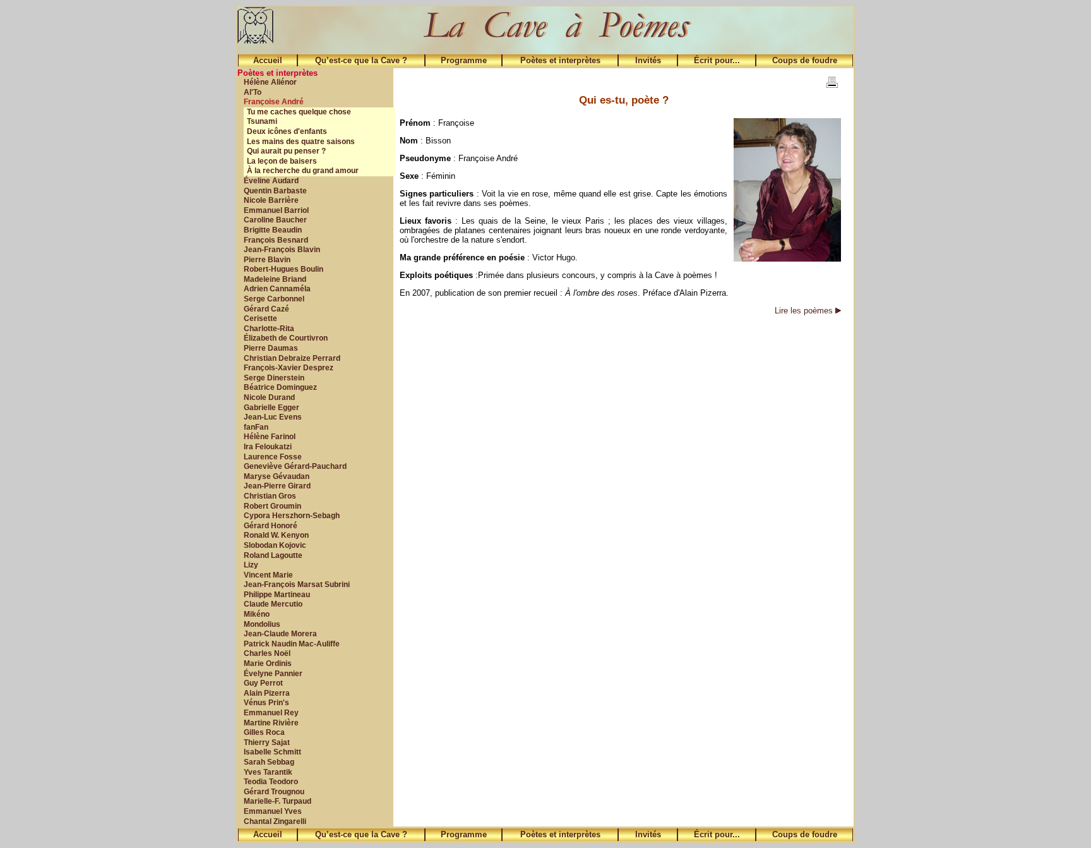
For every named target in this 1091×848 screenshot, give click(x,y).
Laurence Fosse (273, 456)
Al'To (252, 92)
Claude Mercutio (273, 604)
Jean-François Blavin (282, 249)
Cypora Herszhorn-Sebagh (292, 515)
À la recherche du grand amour (303, 170)
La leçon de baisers (282, 161)
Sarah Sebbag (269, 762)
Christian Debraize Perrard (292, 358)
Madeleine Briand (275, 279)
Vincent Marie (268, 575)
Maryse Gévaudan (276, 476)
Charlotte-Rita (269, 328)
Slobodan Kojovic (275, 545)
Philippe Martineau (277, 594)
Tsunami (262, 121)
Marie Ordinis (268, 663)
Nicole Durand (269, 397)
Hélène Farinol (269, 436)
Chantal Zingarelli (275, 821)
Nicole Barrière (271, 200)
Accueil (267, 60)
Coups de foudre (804, 60)
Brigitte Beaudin (273, 230)
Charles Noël (267, 653)
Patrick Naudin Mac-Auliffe (292, 643)
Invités (648, 60)
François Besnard (276, 240)
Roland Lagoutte (273, 555)
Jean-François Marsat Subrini (297, 584)
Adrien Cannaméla (277, 288)
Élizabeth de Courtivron (286, 338)
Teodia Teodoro (271, 781)
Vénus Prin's (266, 702)
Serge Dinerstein (274, 377)
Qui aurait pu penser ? (286, 151)
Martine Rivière (271, 722)
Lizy (251, 564)
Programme (464, 60)
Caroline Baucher (275, 219)
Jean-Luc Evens (273, 417)
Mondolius (262, 624)
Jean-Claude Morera (280, 633)
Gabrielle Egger (271, 407)
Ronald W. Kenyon (276, 535)
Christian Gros (270, 496)
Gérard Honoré (270, 525)
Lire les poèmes (805, 310)
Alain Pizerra (267, 693)
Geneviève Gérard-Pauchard (295, 466)
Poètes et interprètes (560, 60)
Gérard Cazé (266, 309)
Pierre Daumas (271, 348)
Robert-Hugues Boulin (283, 269)
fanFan (256, 427)
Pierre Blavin (267, 259)
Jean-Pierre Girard (277, 486)
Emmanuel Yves (273, 811)
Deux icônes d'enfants (287, 131)
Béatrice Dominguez (280, 387)
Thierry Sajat (267, 742)
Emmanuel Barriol (276, 210)
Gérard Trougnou (274, 791)
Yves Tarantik (268, 772)
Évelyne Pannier (273, 673)
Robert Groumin (272, 506)
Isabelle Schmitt (272, 752)
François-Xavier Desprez (288, 367)
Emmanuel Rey (271, 712)
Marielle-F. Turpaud (277, 801)
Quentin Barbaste (275, 190)
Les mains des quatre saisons (301, 141)
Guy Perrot (263, 683)
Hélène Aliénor (270, 82)
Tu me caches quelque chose (299, 111)
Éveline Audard (271, 180)
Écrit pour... (717, 60)
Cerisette (260, 318)
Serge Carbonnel (274, 298)
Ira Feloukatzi (268, 446)
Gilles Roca (264, 732)
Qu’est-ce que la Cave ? (361, 60)
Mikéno (257, 614)
